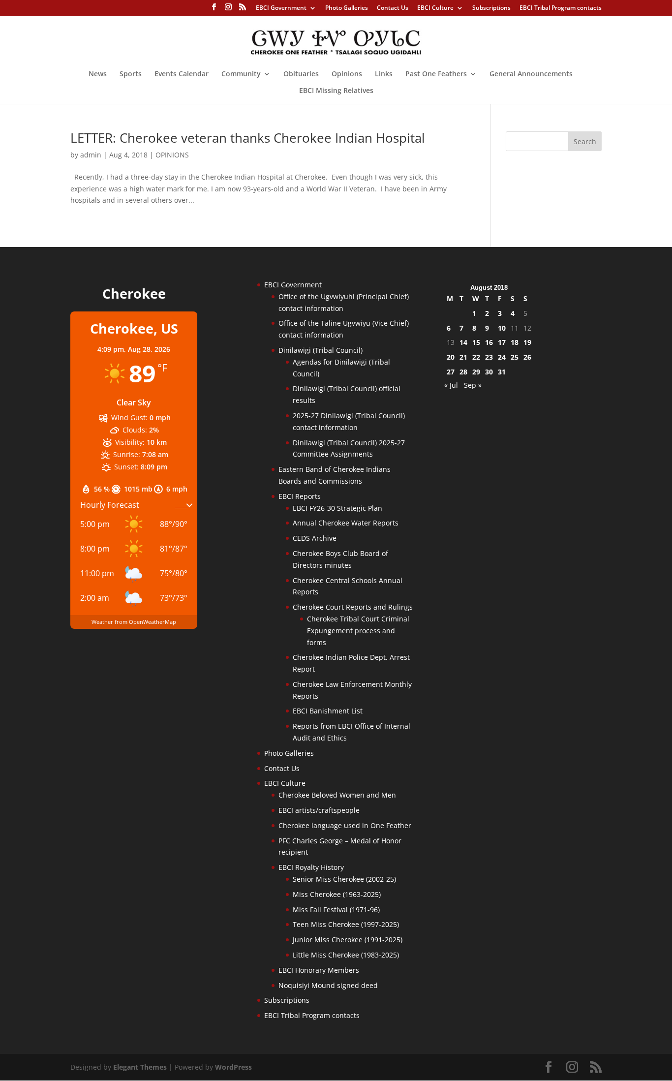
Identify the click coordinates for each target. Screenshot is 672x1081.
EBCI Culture (435, 8)
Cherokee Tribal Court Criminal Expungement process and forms (358, 630)
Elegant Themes (140, 1067)
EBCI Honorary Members (318, 970)
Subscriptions (491, 8)
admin (90, 154)
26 (527, 357)
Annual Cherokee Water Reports (345, 522)
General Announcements (531, 74)
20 (451, 357)
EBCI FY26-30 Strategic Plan (337, 508)
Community (241, 74)
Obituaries (301, 74)
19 (527, 342)
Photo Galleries (346, 8)
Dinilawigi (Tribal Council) (320, 350)
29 (476, 371)
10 (502, 328)
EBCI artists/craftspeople (319, 810)
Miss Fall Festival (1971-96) (336, 909)
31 (502, 371)
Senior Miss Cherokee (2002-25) (344, 879)
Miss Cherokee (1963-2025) (337, 894)
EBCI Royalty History (311, 867)
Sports (131, 74)
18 (515, 342)
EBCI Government (281, 8)
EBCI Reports (299, 496)
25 (515, 357)
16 (489, 342)
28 (463, 371)
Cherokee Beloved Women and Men (337, 795)
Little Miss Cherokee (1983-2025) (346, 954)
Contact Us (392, 8)
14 (463, 342)
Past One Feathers (436, 74)
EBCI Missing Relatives (336, 91)
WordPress (233, 1067)
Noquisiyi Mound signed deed (328, 985)
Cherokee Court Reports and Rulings (353, 607)
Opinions (347, 74)
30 (489, 371)
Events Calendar (181, 74)
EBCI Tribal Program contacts (560, 8)
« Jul (451, 385)
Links (384, 74)
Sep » (473, 385)
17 (502, 342)
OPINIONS (172, 154)
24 (502, 357)
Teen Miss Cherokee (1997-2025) (346, 924)
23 (489, 357)
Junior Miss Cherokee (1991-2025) (347, 939)
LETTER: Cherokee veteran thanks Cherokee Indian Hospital (247, 138)
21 (463, 357)
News (98, 74)
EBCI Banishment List (328, 710)
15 (476, 342)
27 (451, 371)
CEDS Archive (314, 538)
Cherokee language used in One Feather (344, 825)
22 (476, 357)
